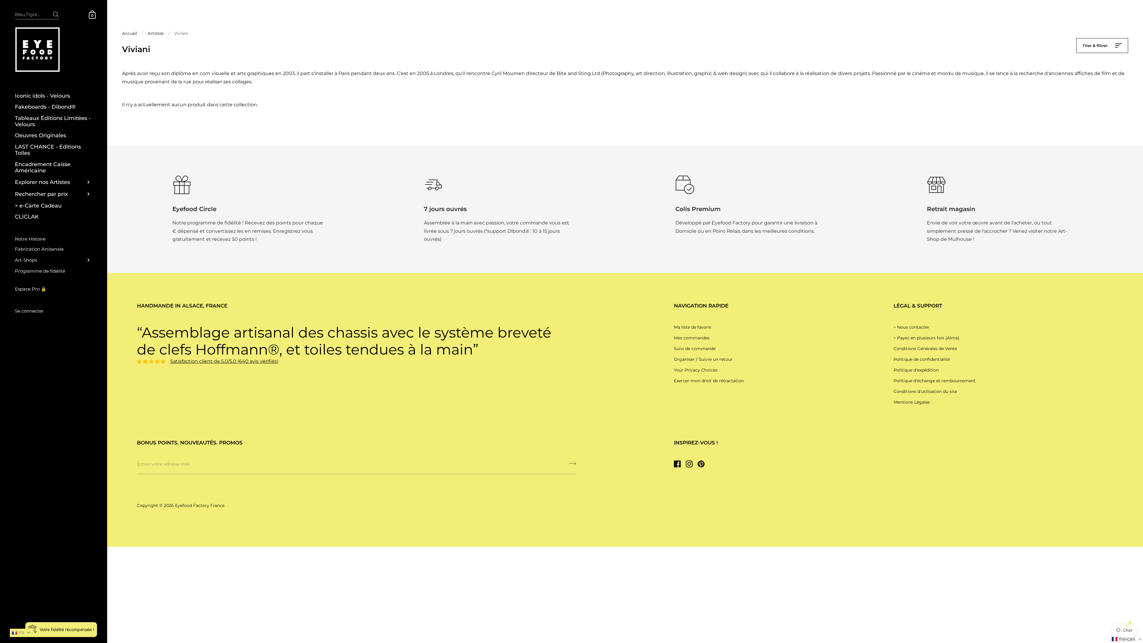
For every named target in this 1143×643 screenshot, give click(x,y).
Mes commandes (692, 338)
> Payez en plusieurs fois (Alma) (926, 338)
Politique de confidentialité (922, 359)
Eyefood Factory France (199, 505)
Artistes (156, 33)
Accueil (129, 33)
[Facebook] (677, 464)
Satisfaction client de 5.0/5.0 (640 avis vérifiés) (224, 361)
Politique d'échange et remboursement (935, 380)
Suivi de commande (695, 348)
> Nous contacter (911, 327)
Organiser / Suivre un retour (703, 359)
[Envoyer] (56, 11)
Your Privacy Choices (696, 370)
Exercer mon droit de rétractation (709, 380)
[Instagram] (689, 464)
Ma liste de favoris (692, 327)
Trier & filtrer (1096, 45)
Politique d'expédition (916, 370)
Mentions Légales (912, 402)
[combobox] (37, 14)
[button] (1127, 639)
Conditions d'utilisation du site (925, 391)
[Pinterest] (701, 464)
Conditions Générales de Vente (925, 348)
